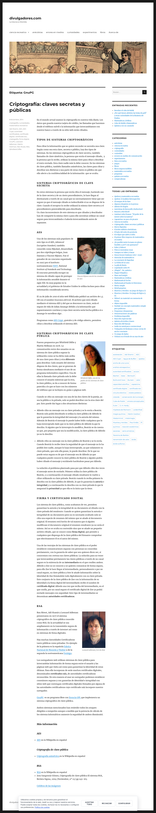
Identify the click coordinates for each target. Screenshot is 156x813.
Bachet (116, 376)
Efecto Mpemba (120, 227)
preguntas (118, 174)
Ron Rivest (21, 147)
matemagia (130, 418)
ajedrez (142, 359)
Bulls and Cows (119, 380)
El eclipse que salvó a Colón (124, 235)
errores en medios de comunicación (128, 156)
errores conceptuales (135, 401)
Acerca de (113, 32)
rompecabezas (120, 179)
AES (39, 740)
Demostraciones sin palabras (125, 314)
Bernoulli (131, 376)
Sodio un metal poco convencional (127, 326)
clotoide (116, 397)
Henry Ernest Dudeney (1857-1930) (128, 255)
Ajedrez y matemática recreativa (126, 196)
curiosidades (73, 32)
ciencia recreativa (17, 32)
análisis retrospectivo (121, 367)
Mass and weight (120, 275)
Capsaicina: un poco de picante (126, 219)
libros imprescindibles (123, 169)
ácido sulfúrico (119, 444)
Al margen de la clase (122, 201)
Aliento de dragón (121, 207)
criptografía (14, 123)
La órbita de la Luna (121, 263)
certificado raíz (21, 137)
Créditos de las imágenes (49, 786)
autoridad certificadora (122, 371)
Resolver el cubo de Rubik (124, 110)
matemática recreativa (18, 125)
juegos (116, 164)
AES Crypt (58, 320)
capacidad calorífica (121, 384)
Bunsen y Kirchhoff (121, 212)
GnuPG (40, 697)
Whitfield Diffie (15, 149)
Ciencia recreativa (121, 222)
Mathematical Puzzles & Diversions (128, 283)
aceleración (117, 354)
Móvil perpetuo (120, 288)
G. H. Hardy (124, 405)
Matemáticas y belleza (122, 121)
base (123, 376)
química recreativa (121, 176)
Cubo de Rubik (119, 401)
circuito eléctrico (119, 393)
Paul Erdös (134, 422)
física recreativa (120, 161)
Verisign (68, 653)
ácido (134, 439)
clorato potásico (135, 393)
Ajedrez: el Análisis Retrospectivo (127, 199)
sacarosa (116, 431)
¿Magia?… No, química (122, 270)
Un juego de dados (121, 334)
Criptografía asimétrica (48, 756)
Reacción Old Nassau (122, 324)
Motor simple (119, 286)
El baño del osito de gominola (125, 232)
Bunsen (131, 380)
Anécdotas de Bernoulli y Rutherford (128, 209)
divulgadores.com (25, 18)
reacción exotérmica (130, 427)
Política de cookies (42, 807)
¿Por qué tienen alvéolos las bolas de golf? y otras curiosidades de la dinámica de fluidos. (130, 115)
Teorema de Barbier (121, 435)
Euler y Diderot (120, 247)
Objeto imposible (120, 303)
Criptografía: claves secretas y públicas (129, 224)
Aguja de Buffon (129, 359)
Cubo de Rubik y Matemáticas (125, 123)
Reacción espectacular (123, 319)
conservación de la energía (132, 397)
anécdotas (37, 32)
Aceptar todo (89, 803)
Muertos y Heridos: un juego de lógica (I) (130, 291)
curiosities (118, 153)
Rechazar (107, 803)
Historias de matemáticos (124, 258)
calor (138, 380)
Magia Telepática (120, 273)
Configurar (124, 803)
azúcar (136, 371)
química (116, 427)
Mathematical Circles (122, 280)
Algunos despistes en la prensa (126, 204)
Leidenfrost (137, 410)
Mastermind (118, 418)
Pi (141, 422)
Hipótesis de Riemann (122, 410)
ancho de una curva (121, 363)
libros (102, 32)
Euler (115, 405)
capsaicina (136, 384)
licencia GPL (75, 697)
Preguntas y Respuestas (123, 311)
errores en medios (55, 32)
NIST (55, 266)
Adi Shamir (13, 129)
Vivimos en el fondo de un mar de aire (128, 337)
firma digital (24, 139)
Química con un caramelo (124, 126)
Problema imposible (122, 316)
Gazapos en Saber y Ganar (124, 252)
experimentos (90, 32)
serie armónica (128, 431)
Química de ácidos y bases (124, 321)
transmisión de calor (121, 439)
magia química (119, 414)
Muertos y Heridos (120, 422)
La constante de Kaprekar (124, 260)
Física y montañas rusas (123, 250)
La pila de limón (120, 265)
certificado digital (120, 388)
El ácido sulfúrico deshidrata (125, 230)
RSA (39, 772)
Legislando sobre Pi (121, 268)
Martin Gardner (134, 414)
